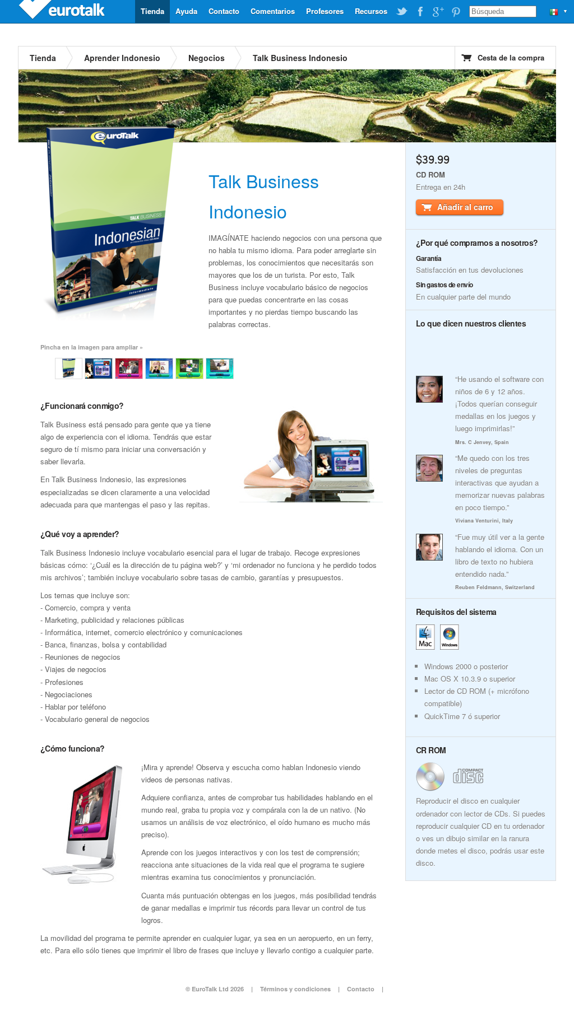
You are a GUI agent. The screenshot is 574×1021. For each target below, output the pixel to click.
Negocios (206, 57)
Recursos (371, 11)
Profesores (325, 11)
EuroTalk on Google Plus (438, 12)
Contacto (224, 11)
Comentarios (273, 11)
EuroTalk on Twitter (402, 12)
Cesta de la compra (511, 57)
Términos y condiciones (295, 989)
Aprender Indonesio (122, 57)
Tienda (152, 11)
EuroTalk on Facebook (420, 12)
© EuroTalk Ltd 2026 (215, 989)
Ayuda (186, 11)
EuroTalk (63, 11)
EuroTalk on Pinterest (456, 12)
